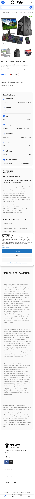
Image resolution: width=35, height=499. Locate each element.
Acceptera (17, 251)
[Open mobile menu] (2, 2)
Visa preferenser (17, 260)
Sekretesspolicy (17, 263)
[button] (2, 30)
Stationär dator (6, 12)
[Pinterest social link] (9, 85)
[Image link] (12, 445)
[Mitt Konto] (31, 2)
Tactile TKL (16, 365)
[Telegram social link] (13, 85)
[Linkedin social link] (11, 85)
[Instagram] (11, 462)
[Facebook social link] (5, 85)
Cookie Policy (10, 263)
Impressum (24, 263)
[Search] (30, 7)
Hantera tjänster (6, 247)
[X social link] (7, 85)
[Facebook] (6, 462)
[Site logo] (16, 2)
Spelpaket (31, 12)
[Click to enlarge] (4, 44)
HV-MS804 (11, 231)
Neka (16, 255)
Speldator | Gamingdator (19, 12)
